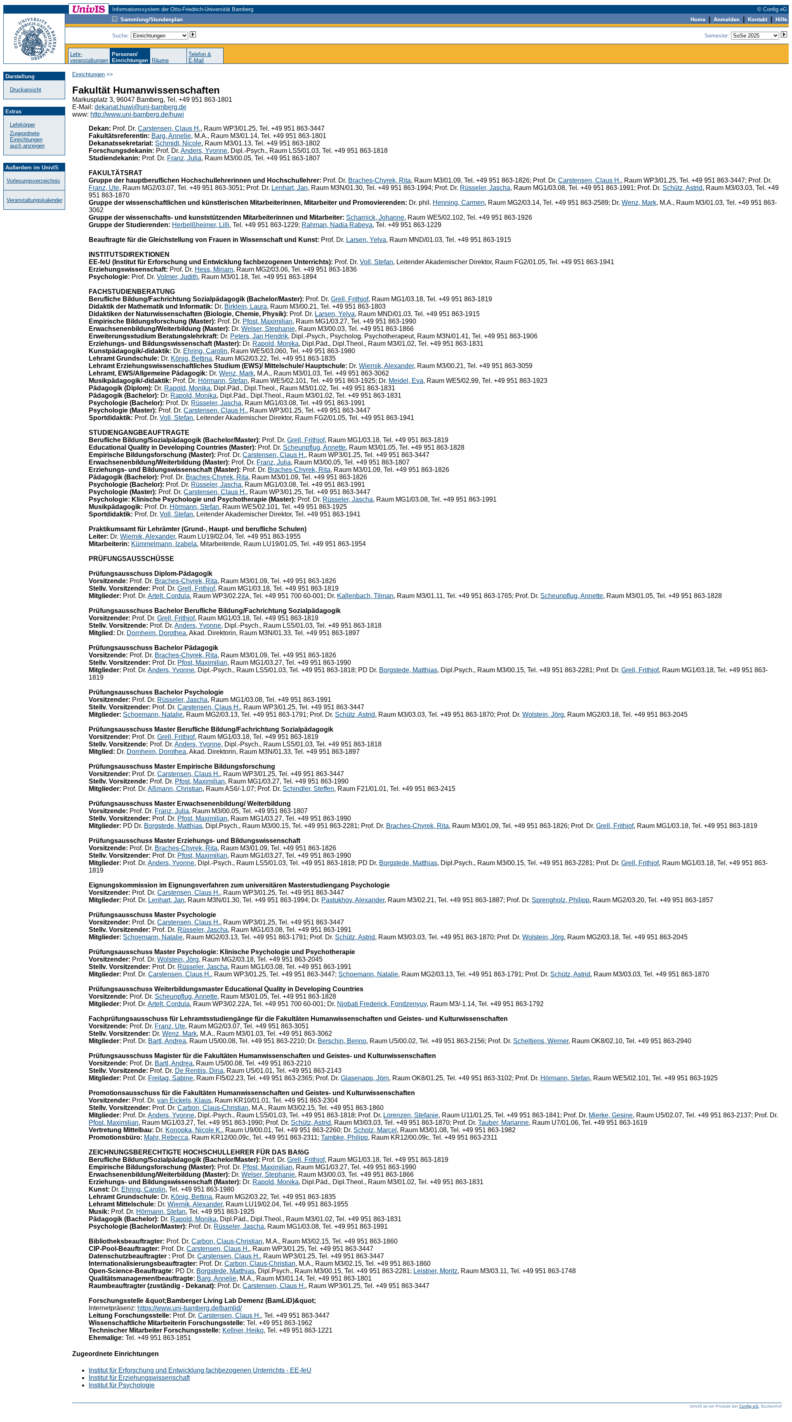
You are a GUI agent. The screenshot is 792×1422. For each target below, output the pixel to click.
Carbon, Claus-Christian (212, 1107)
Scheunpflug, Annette (314, 447)
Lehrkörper (22, 125)
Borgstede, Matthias (408, 669)
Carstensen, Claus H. (169, 128)
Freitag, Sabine (170, 1078)
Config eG (749, 1406)
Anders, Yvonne (204, 150)
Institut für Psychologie (122, 1385)
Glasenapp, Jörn (365, 1078)
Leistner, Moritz (435, 1270)
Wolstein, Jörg (543, 714)
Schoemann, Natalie (153, 714)
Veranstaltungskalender (34, 200)
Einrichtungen (88, 74)
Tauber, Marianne (503, 1122)
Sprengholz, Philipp (560, 899)
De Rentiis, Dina (199, 1070)
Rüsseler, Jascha (485, 187)
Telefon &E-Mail (200, 57)
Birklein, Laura (245, 306)
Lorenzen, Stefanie (410, 1115)
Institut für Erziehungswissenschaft (139, 1377)
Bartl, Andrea (167, 1040)
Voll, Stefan (376, 261)
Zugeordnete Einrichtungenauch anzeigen (27, 139)
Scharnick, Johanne (375, 217)
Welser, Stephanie (268, 328)
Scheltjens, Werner (540, 1040)
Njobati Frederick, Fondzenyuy (382, 1003)
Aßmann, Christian (175, 788)
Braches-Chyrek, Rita (379, 180)
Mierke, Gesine (611, 1115)
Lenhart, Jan (289, 187)
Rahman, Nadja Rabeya (337, 224)
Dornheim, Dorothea (156, 632)
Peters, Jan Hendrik (259, 336)
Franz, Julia (184, 158)
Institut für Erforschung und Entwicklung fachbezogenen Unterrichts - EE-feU (200, 1370)
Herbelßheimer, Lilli (200, 224)
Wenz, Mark (639, 202)
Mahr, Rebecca (166, 1137)
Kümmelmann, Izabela (164, 543)
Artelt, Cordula (169, 595)
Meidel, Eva (406, 380)
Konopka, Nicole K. (193, 1129)
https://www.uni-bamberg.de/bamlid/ (189, 1308)
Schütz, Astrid (682, 187)
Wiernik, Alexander (386, 365)
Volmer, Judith (177, 276)
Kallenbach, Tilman (365, 595)
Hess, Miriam (214, 269)
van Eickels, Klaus (184, 1100)
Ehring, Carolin (205, 350)
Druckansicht (25, 90)
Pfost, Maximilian (267, 321)
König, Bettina (191, 358)
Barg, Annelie (171, 135)
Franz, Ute (104, 187)
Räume (160, 60)
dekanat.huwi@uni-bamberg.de (140, 106)
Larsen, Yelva (366, 239)
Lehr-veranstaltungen (89, 57)
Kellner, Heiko (243, 1330)
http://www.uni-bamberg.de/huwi (137, 114)
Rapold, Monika (275, 343)
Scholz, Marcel (375, 1129)
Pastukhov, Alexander (352, 899)
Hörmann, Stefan (223, 380)
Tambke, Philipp (344, 1137)
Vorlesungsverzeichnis (33, 181)
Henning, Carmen (459, 202)
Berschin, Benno (342, 1040)
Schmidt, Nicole (178, 143)
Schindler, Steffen (308, 788)
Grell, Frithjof (349, 299)
